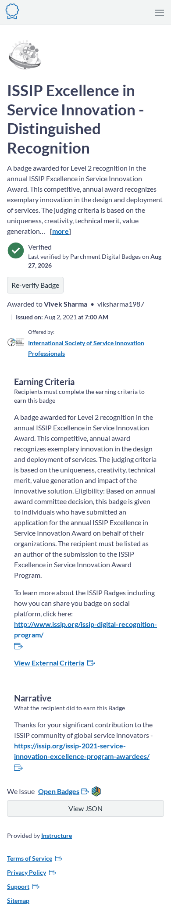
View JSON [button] (85, 808)
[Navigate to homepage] (12, 10)
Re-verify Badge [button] (35, 285)
